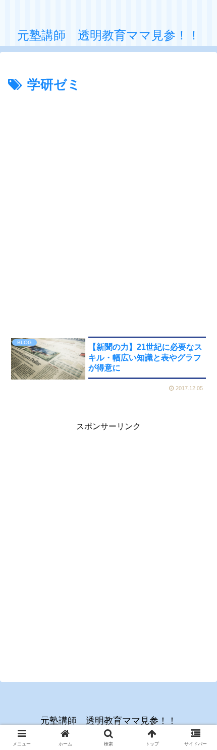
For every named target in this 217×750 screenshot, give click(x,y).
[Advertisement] (108, 210)
